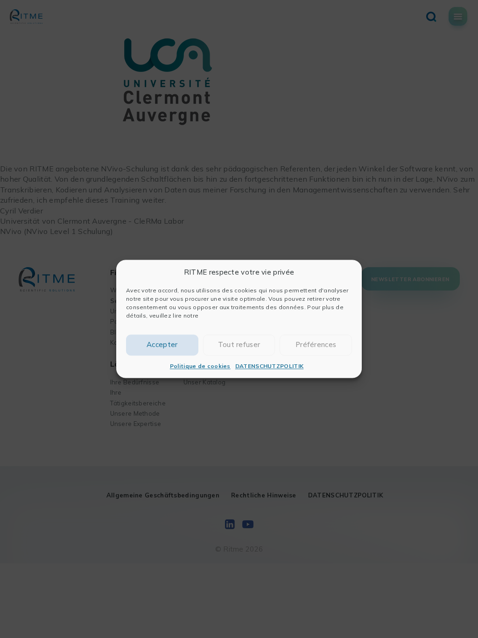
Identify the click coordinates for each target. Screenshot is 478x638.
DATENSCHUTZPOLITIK (269, 365)
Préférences (315, 344)
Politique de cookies (200, 365)
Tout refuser (239, 344)
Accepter (162, 344)
